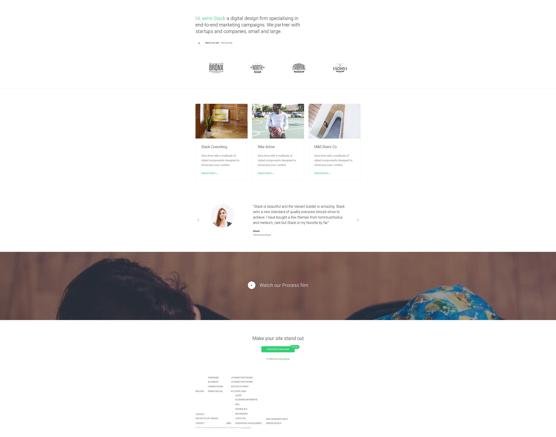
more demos (284, 359)
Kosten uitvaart (240, 386)
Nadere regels (273, 423)
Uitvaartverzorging (242, 377)
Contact (200, 414)
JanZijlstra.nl (245, 428)
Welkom (256, 4)
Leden (238, 395)
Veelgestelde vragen (206, 418)
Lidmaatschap (215, 386)
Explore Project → (209, 173)
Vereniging (213, 377)
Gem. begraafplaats (277, 419)
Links (318, 4)
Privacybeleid (215, 391)
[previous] (198, 68)
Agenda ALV (241, 409)
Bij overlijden (238, 391)
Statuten (240, 418)
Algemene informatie (246, 399)
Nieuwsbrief (241, 414)
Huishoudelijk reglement (248, 423)
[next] (358, 68)
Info (237, 404)
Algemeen (213, 382)
